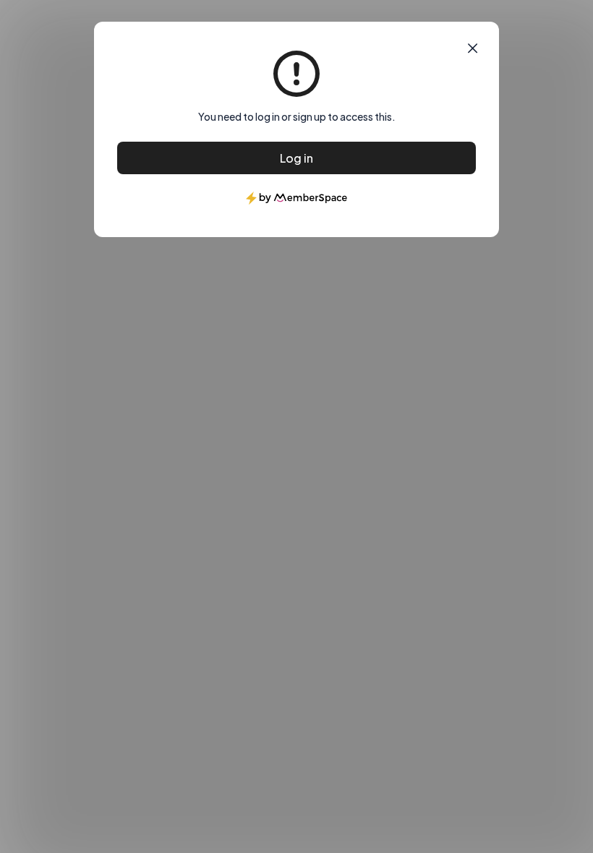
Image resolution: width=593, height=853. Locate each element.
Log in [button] (296, 158)
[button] (473, 48)
